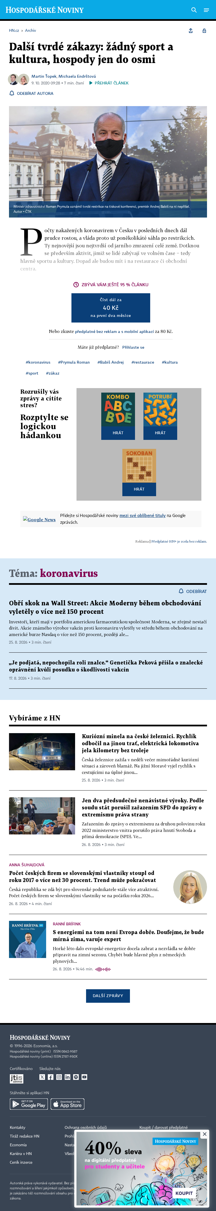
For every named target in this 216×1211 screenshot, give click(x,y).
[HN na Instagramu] (59, 1077)
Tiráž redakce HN (24, 1136)
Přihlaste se (133, 347)
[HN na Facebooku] (50, 1077)
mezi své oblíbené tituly (143, 515)
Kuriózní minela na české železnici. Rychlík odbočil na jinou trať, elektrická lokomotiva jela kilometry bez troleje (140, 743)
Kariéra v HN (21, 1154)
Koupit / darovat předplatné (164, 1128)
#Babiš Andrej (111, 362)
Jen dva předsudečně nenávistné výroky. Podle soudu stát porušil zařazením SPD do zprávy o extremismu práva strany (143, 807)
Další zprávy (108, 995)
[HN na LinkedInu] (67, 1077)
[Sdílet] (191, 30)
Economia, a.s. (45, 1046)
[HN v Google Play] (29, 1104)
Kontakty (17, 1128)
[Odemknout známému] (204, 30)
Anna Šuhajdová (26, 864)
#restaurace (143, 362)
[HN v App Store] (67, 1104)
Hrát (118, 432)
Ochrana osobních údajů (86, 1128)
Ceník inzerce (21, 1163)
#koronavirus (38, 362)
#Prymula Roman (74, 362)
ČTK (28, 212)
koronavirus (69, 574)
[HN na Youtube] (84, 1077)
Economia (18, 1145)
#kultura (170, 362)
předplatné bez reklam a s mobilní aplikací (114, 331)
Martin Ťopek (44, 76)
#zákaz (52, 373)
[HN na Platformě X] (42, 1077)
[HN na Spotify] (76, 1077)
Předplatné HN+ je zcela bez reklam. (179, 541)
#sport (32, 373)
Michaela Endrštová (77, 76)
